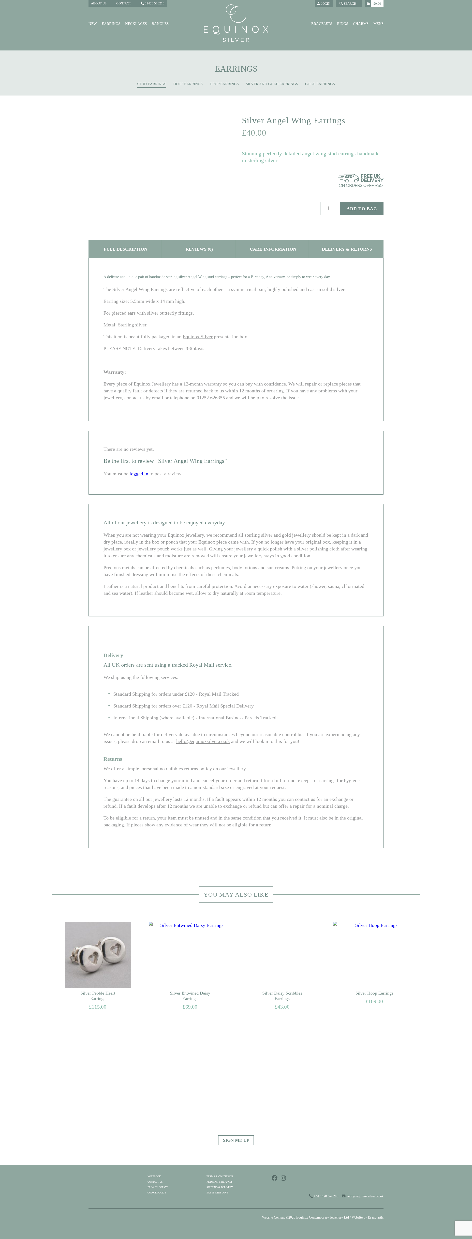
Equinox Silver (198, 336)
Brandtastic (376, 1217)
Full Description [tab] (125, 249)
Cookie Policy (157, 1192)
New (92, 24)
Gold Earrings (320, 84)
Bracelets (321, 24)
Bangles (160, 24)
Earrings (111, 24)
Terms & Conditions (219, 1176)
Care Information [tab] (273, 249)
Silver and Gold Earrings (272, 84)
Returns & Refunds (219, 1181)
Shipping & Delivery (219, 1187)
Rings (342, 24)
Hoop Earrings (188, 84)
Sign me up (236, 1140)
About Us (98, 3)
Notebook (154, 1176)
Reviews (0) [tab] (199, 249)
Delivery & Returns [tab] (347, 249)
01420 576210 (154, 3)
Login (325, 3)
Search (349, 3)
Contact (123, 3)
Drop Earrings (224, 84)
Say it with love (217, 1192)
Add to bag (362, 208)
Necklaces (136, 24)
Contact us (155, 1181)
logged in (139, 473)
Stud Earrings (151, 84)
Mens (378, 24)
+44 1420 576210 (325, 1196)
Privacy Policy (158, 1187)
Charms (361, 24)
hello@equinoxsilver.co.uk (203, 741)
